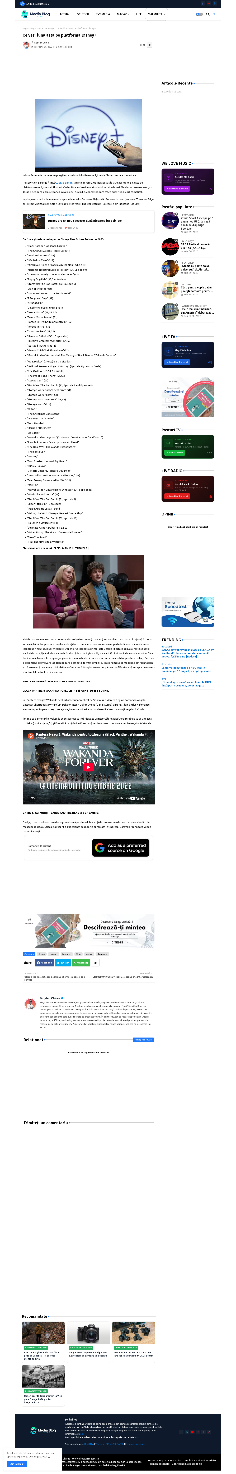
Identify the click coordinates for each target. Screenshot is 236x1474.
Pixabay (112, 1465)
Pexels (93, 1465)
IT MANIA (89, 1444)
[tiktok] (209, 1432)
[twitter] (187, 1432)
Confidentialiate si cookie (187, 1463)
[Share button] (95, 962)
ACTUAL (64, 14)
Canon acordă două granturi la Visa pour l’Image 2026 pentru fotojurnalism (43, 1399)
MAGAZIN (123, 14)
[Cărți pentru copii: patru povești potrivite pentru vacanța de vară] (170, 290)
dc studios (167, 664)
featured (66, 954)
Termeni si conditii (159, 1463)
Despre (161, 1460)
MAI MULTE (155, 14)
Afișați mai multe (143, 1039)
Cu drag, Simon (64, 182)
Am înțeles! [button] (16, 1464)
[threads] (215, 3)
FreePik (121, 1465)
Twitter (65, 962)
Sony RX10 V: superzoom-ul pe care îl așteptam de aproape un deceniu (88, 1354)
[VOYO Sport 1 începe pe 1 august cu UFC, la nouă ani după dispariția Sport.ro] (170, 220)
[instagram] (198, 1432)
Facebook (46, 962)
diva (164, 678)
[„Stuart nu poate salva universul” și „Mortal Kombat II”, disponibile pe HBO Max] (170, 268)
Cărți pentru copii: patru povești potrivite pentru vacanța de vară (196, 289)
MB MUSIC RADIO (115, 1444)
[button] (199, 14)
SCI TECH (83, 14)
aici (82, 1434)
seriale (89, 954)
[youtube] (209, 3)
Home (151, 1460)
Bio (170, 1460)
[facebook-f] (203, 3)
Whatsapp (82, 962)
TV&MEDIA (103, 14)
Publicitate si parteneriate (200, 1460)
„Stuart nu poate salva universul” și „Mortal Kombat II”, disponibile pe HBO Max (197, 267)
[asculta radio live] (214, 14)
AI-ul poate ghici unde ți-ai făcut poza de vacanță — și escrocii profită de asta (41, 1355)
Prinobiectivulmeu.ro (135, 1444)
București (167, 646)
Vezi (44, 1456)
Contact (178, 1460)
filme (78, 954)
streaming (49, 28)
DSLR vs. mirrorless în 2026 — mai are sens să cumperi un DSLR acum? (133, 1354)
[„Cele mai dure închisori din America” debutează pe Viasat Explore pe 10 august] (170, 311)
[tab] (65, 14)
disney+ (54, 954)
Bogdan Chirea (50, 998)
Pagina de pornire (32, 28)
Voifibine (99, 1444)
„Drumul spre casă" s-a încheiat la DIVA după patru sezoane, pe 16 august (186, 683)
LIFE (139, 14)
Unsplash (103, 1465)
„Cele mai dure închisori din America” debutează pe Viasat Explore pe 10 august (196, 311)
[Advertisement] (89, 75)
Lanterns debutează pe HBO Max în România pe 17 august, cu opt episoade (186, 669)
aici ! (137, 1437)
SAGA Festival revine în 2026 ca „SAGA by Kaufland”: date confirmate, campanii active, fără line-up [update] (195, 246)
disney (42, 954)
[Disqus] (88, 1169)
